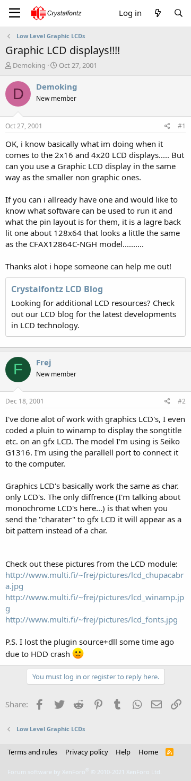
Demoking (29, 65)
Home (148, 752)
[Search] (178, 13)
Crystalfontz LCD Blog (57, 289)
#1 (182, 125)
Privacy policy (86, 752)
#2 (182, 401)
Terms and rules (32, 752)
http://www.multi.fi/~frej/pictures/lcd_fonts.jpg (91, 619)
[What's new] (157, 13)
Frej (43, 362)
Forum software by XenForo (84, 772)
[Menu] (14, 13)
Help (123, 752)
